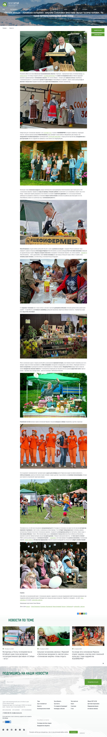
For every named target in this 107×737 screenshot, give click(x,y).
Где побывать (57, 701)
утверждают (53, 538)
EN (88, 4)
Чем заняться (74, 701)
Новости (39, 706)
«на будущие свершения (54, 136)
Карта (72, 703)
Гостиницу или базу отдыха (44, 723)
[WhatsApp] (84, 613)
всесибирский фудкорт (49, 75)
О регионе (73, 706)
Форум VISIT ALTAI (92, 701)
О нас (72, 708)
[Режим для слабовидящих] (97, 4)
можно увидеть (29, 540)
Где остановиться (42, 703)
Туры (38, 701)
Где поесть (57, 703)
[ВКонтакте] (78, 613)
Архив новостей (97, 34)
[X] (82, 613)
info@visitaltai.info (17, 713)
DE (90, 4)
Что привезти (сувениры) (60, 706)
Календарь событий (59, 708)
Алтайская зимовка (93, 708)
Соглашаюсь (73, 732)
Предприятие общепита (43, 725)
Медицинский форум (93, 706)
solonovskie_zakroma (37, 600)
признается (84, 252)
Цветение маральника (93, 703)
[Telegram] (86, 613)
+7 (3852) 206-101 (7, 713)
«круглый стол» (47, 132)
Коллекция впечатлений (43, 708)
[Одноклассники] (80, 613)
